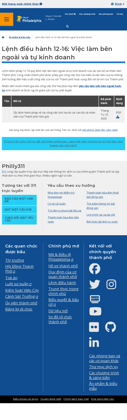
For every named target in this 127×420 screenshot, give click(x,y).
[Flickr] (96, 329)
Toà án (11, 277)
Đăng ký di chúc (18, 309)
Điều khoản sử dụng (25, 399)
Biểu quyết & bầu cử (63, 302)
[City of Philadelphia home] (31, 19)
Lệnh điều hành (62, 282)
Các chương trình (87, 14)
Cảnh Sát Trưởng (20, 296)
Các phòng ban (106, 14)
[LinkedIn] (96, 345)
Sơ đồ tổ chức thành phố (60, 319)
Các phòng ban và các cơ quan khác (104, 358)
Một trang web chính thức (21, 4)
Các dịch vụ (70, 14)
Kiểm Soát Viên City (22, 290)
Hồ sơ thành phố (63, 265)
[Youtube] (98, 314)
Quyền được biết (51, 399)
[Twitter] (97, 287)
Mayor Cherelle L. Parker (53, 17)
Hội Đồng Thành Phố (19, 269)
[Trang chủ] (3, 37)
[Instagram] (114, 287)
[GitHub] (113, 329)
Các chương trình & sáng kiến (104, 375)
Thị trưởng (14, 260)
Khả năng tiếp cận (102, 399)
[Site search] (67, 26)
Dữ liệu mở (58, 310)
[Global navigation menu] (6, 19)
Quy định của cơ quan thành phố (62, 274)
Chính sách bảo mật (76, 399)
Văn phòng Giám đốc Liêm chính (100, 130)
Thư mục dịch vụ (103, 366)
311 (4, 171)
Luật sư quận (16, 283)
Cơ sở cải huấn (57, 204)
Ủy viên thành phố (21, 302)
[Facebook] (97, 271)
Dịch (119, 4)
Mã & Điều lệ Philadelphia (59, 257)
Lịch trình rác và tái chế (100, 215)
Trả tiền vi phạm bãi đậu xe (64, 210)
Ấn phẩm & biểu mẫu (19, 37)
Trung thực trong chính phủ (63, 291)
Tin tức (119, 14)
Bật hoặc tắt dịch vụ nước (102, 222)
